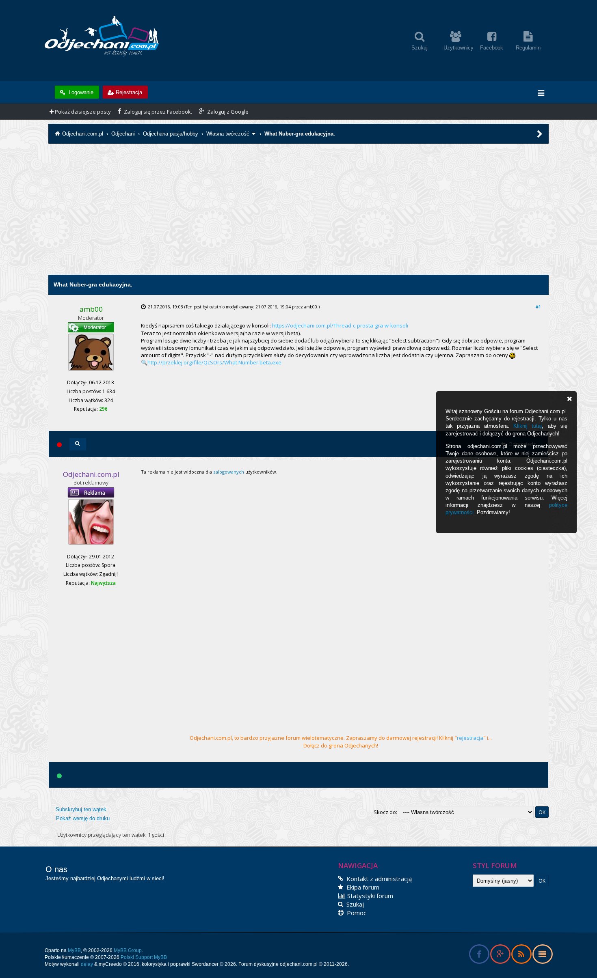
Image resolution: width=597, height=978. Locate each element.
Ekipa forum (362, 887)
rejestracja (470, 737)
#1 (538, 307)
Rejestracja (129, 92)
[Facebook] (479, 955)
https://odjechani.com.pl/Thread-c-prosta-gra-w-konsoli (340, 325)
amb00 (310, 307)
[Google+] (500, 955)
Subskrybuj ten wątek (81, 809)
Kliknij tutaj (527, 426)
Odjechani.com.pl (82, 134)
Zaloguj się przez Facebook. (157, 111)
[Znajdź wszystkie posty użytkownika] (78, 444)
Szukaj (354, 904)
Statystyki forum (369, 896)
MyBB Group (128, 950)
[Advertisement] (298, 218)
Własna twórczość (227, 134)
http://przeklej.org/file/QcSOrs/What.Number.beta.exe (214, 362)
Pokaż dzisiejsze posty (82, 111)
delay (87, 964)
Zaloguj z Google (227, 111)
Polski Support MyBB (144, 957)
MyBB (74, 950)
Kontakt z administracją (378, 879)
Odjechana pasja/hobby (170, 134)
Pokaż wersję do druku (83, 818)
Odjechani (123, 134)
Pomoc (355, 913)
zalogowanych (228, 472)
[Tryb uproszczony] (542, 955)
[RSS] (521, 955)
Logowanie (80, 92)
